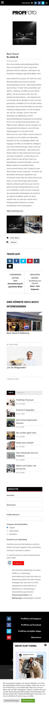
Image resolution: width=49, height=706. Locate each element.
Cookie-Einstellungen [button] (11, 701)
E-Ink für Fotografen (25, 409)
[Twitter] (43, 3)
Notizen (14, 242)
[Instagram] (35, 3)
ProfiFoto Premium (25, 399)
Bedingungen (17, 598)
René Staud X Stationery (18, 333)
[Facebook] (39, 3)
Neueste (20, 392)
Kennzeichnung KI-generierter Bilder (15, 283)
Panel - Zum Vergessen (35, 285)
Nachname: (11, 505)
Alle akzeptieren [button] (28, 701)
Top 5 (10, 392)
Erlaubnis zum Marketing (17, 539)
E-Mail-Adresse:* (13, 514)
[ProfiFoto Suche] (46, 2)
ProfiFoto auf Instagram (31, 618)
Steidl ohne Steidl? (25, 442)
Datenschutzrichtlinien (20, 595)
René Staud (14, 238)
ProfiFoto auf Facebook (31, 625)
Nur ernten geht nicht (26, 432)
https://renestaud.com (15, 211)
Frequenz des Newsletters (17, 524)
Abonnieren (36, 637)
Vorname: (10, 495)
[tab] (11, 393)
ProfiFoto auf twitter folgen (29, 631)
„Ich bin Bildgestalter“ (17, 367)
